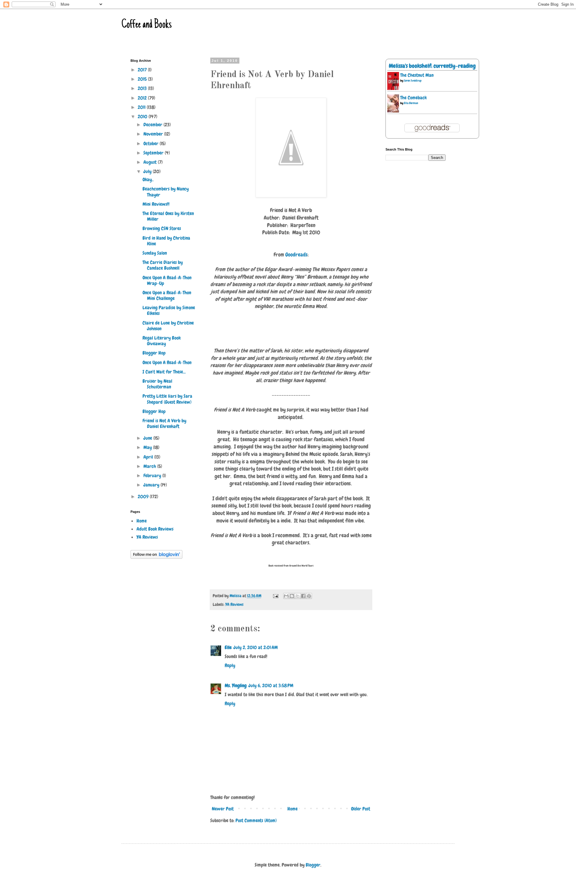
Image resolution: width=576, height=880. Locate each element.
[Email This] (286, 596)
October (151, 143)
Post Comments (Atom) (256, 820)
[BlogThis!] (292, 596)
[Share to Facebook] (303, 596)
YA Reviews (234, 604)
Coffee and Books (147, 25)
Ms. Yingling (236, 685)
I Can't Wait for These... (164, 372)
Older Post (360, 809)
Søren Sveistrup (413, 80)
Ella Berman (411, 103)
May (148, 447)
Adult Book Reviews (154, 529)
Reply (230, 665)
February (152, 475)
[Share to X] (298, 596)
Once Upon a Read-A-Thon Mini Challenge (166, 295)
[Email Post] (275, 595)
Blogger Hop (154, 353)
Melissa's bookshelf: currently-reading (432, 66)
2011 (142, 107)
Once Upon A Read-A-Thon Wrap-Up (166, 280)
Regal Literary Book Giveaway (161, 341)
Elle (228, 647)
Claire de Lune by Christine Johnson (168, 326)
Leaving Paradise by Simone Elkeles (168, 310)
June (148, 438)
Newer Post (223, 809)
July (148, 171)
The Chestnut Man (417, 75)
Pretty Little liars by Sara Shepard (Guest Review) (167, 399)
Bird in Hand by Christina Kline (166, 241)
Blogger (313, 865)
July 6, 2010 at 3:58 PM (270, 685)
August (150, 162)
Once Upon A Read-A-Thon (166, 362)
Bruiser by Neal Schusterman (157, 384)
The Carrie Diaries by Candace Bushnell (162, 265)
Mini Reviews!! (156, 204)
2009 (144, 496)
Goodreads (296, 254)
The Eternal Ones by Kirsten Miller (168, 216)
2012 (143, 98)
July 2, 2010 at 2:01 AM (255, 647)
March (150, 466)
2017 (143, 70)
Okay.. (148, 179)
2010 (143, 116)
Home (292, 809)
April (148, 457)
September (154, 153)
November (153, 134)
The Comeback (413, 97)
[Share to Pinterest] (309, 596)
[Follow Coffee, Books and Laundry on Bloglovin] (156, 557)
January (151, 485)
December (153, 124)
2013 (143, 88)
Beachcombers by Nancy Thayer (165, 192)
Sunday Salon (154, 253)
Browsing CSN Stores (161, 228)
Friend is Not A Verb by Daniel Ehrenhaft (164, 424)
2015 (143, 79)
